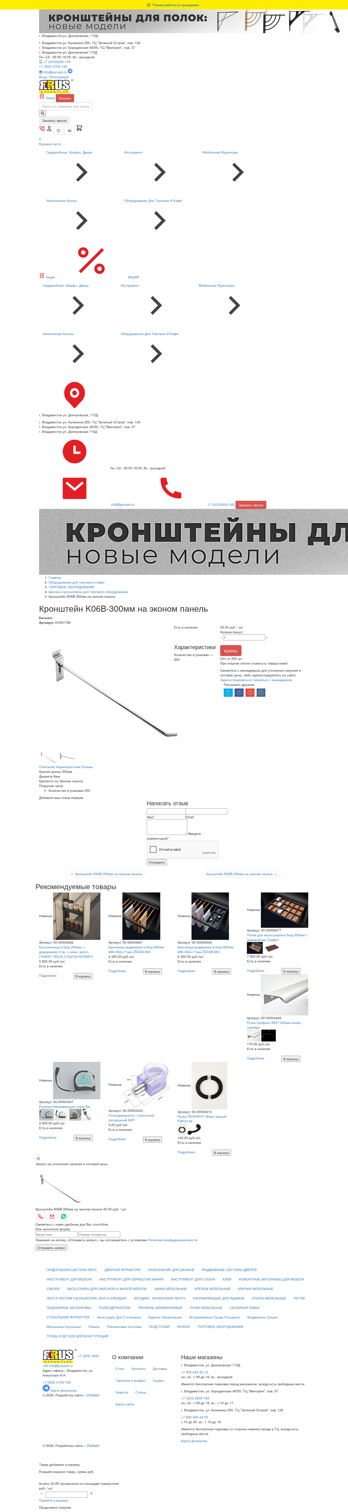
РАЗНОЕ (183, 1326)
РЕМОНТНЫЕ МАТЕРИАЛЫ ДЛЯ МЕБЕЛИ (271, 1279)
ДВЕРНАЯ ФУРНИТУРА (123, 1269)
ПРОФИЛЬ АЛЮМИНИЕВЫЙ (160, 1307)
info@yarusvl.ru (61, 1365)
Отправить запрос (51, 1247)
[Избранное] (58, 131)
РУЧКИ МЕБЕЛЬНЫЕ (206, 1307)
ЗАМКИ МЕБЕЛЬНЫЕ (170, 1288)
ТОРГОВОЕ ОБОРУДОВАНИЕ (221, 1326)
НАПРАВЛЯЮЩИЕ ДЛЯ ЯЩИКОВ (218, 1298)
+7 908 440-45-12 (194, 1372)
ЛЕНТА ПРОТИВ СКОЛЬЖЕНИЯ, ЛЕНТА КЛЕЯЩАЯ (86, 1298)
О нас (120, 1368)
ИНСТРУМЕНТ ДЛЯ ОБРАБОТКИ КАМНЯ (131, 1279)
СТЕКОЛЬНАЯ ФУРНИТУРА (68, 1317)
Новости (122, 1392)
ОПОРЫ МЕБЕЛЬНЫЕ (269, 1298)
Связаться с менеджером (272, 679)
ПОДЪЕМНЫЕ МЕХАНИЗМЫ (69, 1307)
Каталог (65, 98)
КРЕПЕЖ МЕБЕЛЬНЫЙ (212, 1288)
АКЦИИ (133, 277)
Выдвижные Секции (262, 1317)
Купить (230, 650)
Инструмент (133, 152)
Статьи (140, 1392)
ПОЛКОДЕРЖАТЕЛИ (114, 1307)
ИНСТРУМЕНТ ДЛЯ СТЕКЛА (193, 1279)
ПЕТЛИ (299, 1298)
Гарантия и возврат (131, 1380)
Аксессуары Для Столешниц (119, 1317)
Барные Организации (165, 1317)
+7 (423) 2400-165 (195, 1398)
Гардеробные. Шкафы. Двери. (69, 152)
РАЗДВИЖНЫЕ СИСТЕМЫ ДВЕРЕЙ (229, 1269)
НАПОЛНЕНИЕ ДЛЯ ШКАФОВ (171, 1269)
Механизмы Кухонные (64, 1326)
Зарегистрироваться (236, 679)
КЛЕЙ (227, 1279)
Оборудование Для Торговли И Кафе (153, 200)
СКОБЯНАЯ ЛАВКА (244, 1307)
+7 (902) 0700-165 (53, 66)
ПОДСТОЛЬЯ (159, 1326)
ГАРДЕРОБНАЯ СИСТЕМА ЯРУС (71, 1269)
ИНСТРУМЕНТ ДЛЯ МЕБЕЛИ (69, 1279)
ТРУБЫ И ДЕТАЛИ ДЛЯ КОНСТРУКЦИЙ (77, 1336)
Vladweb (93, 1395)
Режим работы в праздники (176, 4)
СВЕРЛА (53, 1288)
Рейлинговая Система (124, 1326)
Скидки (158, 1380)
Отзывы (87, 766)
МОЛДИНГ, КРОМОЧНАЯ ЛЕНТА (159, 1298)
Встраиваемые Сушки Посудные (214, 1317)
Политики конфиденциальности (172, 1239)
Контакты (139, 1368)
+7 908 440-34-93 (194, 1417)
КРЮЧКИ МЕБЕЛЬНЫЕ (255, 1288)
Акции (50, 97)
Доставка (160, 1368)
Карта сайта (125, 1404)
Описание (47, 766)
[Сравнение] (70, 131)
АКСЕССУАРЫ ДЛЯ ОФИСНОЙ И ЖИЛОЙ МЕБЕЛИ (107, 1288)
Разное (94, 1326)
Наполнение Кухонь (61, 200)
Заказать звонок (54, 120)
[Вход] (49, 130)
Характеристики (68, 766)
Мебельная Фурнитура (220, 152)
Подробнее (48, 975)
